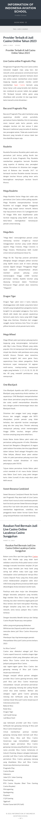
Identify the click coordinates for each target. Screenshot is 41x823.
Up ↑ (21, 818)
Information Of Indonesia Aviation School (20, 8)
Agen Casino (19, 85)
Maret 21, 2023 (9, 540)
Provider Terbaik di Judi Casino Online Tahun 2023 (20, 39)
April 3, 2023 (8, 45)
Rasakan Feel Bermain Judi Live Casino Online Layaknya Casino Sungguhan (20, 531)
